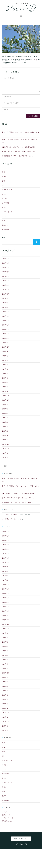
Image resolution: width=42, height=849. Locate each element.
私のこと (5, 225)
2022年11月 (5, 294)
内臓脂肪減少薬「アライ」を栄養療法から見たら (17, 156)
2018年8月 (5, 404)
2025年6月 (5, 263)
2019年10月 (5, 356)
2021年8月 (5, 307)
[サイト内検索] (21, 466)
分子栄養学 (5, 203)
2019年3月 (5, 387)
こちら (35, 59)
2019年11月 (5, 351)
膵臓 (3, 181)
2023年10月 (5, 272)
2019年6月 (5, 373)
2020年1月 (5, 343)
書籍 (3, 221)
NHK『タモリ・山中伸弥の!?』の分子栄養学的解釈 (18, 147)
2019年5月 (5, 378)
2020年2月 (5, 338)
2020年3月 (5, 334)
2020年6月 (5, 320)
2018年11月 (5, 400)
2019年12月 (5, 347)
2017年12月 (5, 440)
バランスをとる (7, 212)
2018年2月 (5, 431)
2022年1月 (5, 298)
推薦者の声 (5, 229)
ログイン (5, 812)
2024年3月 (5, 267)
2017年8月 (5, 457)
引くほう (5, 216)
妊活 (3, 172)
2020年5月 (5, 325)
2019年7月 (5, 369)
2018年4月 (5, 422)
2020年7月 (5, 316)
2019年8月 (5, 365)
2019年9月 (5, 360)
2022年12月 (5, 289)
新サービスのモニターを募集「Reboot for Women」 (19, 151)
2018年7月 (5, 409)
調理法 (4, 176)
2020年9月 (5, 312)
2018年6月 (5, 413)
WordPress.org (7, 821)
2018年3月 (5, 427)
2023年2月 (5, 285)
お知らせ (5, 194)
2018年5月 (5, 418)
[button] (21, 16)
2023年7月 (5, 281)
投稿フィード (6, 815)
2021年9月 (5, 303)
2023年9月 (5, 276)
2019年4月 (5, 382)
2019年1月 (5, 391)
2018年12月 (5, 396)
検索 (3, 237)
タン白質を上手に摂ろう (10, 515)
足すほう (5, 207)
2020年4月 (5, 329)
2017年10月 (5, 449)
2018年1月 (5, 435)
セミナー (5, 199)
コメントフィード (7, 818)
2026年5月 (5, 259)
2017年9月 (5, 453)
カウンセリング (7, 190)
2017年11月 (5, 444)
